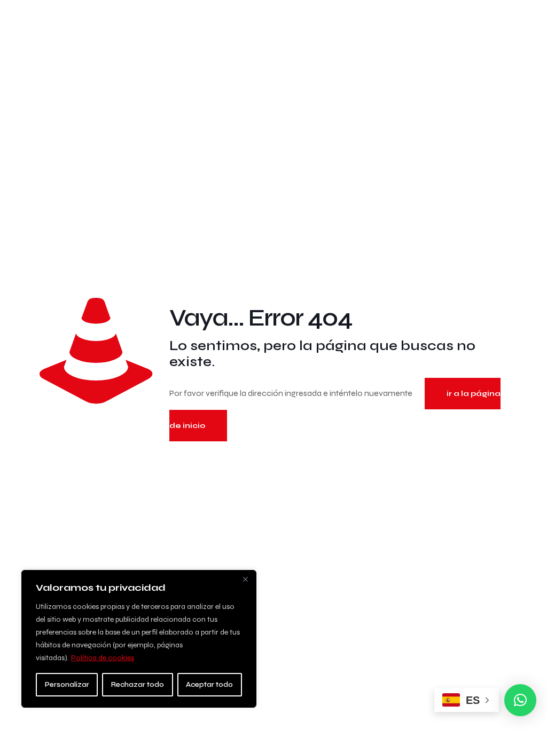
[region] (138, 639)
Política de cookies (102, 657)
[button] (520, 700)
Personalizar (67, 684)
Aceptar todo (209, 684)
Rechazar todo (137, 684)
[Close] (245, 579)
